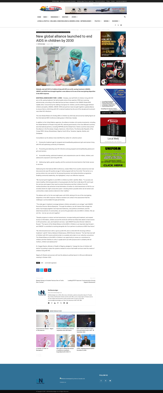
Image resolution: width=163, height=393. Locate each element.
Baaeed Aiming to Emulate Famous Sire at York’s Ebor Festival (50, 281)
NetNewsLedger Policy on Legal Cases (85, 1)
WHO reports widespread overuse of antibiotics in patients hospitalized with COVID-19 (65, 350)
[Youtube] (121, 25)
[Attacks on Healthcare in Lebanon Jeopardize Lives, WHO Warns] (65, 321)
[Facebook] (115, 25)
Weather (65, 17)
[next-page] (40, 355)
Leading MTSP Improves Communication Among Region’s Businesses (81, 281)
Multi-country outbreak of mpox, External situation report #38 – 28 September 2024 (85, 330)
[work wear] (113, 73)
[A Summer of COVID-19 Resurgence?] (45, 340)
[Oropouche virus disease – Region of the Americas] (45, 321)
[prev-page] (37, 355)
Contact (113, 1)
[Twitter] (118, 25)
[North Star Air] (96, 10)
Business (115, 21)
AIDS (42, 262)
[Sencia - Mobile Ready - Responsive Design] (113, 130)
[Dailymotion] (49, 303)
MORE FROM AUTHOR (56, 311)
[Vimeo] (64, 303)
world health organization (51, 262)
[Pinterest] (45, 270)
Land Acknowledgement (121, 1)
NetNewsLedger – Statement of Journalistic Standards (63, 1)
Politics (97, 21)
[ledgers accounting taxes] (113, 101)
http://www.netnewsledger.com (55, 292)
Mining (106, 21)
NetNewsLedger (41, 44)
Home (39, 17)
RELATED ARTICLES (42, 311)
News (45, 17)
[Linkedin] (49, 270)
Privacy (108, 1)
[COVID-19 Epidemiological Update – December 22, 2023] (86, 340)
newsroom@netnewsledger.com (76, 382)
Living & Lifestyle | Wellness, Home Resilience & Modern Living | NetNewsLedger (64, 21)
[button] (125, 17)
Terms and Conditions (100, 1)
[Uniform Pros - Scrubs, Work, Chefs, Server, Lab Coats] (113, 156)
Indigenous (54, 17)
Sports (74, 17)
